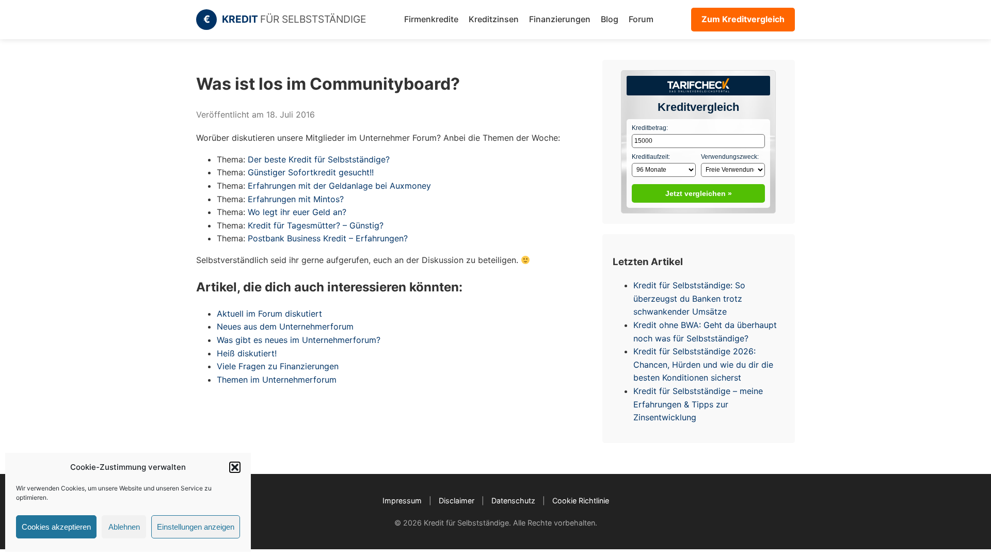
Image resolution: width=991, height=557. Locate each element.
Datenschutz (513, 500)
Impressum (402, 500)
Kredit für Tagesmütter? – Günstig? (315, 225)
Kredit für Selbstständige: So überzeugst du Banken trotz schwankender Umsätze (689, 298)
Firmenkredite (431, 19)
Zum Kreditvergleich (743, 19)
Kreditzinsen (494, 19)
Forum (641, 19)
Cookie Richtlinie (580, 500)
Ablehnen (124, 526)
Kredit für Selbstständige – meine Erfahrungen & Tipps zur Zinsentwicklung (698, 404)
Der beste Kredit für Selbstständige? (319, 159)
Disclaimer (456, 500)
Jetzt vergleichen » (698, 193)
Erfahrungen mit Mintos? (296, 199)
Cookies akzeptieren (56, 526)
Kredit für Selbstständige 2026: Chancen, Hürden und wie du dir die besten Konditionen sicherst (703, 364)
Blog (609, 19)
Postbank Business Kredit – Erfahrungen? (328, 238)
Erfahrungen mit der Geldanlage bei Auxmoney (339, 186)
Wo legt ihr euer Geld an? (297, 212)
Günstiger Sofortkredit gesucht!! (311, 172)
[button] (235, 467)
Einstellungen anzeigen (195, 526)
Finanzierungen (559, 19)
